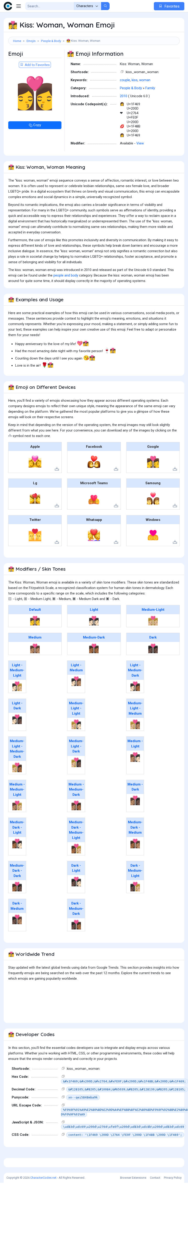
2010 (123, 96)
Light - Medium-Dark (135, 670)
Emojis (31, 41)
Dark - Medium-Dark (76, 908)
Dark (153, 637)
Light (94, 610)
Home (17, 41)
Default (35, 610)
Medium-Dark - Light (17, 827)
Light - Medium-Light (17, 670)
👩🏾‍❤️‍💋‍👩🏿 (17, 887)
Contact (155, 1177)
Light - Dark (17, 706)
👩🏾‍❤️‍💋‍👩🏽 (135, 843)
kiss (135, 80)
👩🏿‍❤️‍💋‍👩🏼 (135, 887)
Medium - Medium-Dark (76, 789)
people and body (65, 275)
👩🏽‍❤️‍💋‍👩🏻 (135, 757)
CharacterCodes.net (43, 1177)
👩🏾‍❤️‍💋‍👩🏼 (76, 848)
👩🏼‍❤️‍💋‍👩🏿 (76, 762)
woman (144, 80)
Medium (34, 637)
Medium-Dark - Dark (17, 870)
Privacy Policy (173, 1177)
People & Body (51, 41)
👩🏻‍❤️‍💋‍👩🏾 (135, 686)
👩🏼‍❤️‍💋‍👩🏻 (76, 724)
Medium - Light (135, 743)
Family (150, 88)
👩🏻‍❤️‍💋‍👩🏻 (93, 621)
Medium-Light (153, 610)
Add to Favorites (37, 65)
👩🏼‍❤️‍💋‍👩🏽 (135, 724)
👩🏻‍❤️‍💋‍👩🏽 (76, 681)
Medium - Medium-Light (17, 789)
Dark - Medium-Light (135, 870)
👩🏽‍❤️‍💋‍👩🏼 (17, 805)
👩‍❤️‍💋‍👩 (35, 621)
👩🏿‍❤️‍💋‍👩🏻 (76, 881)
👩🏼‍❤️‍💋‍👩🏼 (153, 621)
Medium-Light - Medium (135, 708)
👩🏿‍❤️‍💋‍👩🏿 (153, 648)
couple (125, 80)
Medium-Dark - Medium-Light (76, 830)
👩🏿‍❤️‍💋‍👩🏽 (17, 919)
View (140, 143)
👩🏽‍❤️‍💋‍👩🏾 (76, 805)
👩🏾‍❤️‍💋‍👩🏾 (93, 648)
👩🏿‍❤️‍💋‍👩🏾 (76, 925)
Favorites (171, 6)
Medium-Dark (94, 637)
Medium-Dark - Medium (135, 827)
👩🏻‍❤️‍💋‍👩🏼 (17, 686)
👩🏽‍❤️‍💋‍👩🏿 (135, 800)
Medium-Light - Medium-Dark (17, 749)
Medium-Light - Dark (76, 746)
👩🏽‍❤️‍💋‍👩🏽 (35, 648)
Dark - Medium (17, 906)
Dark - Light (76, 868)
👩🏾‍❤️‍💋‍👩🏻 (17, 843)
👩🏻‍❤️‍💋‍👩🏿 (17, 719)
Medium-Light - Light (76, 708)
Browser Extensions (133, 1177)
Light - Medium (76, 667)
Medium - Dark (135, 787)
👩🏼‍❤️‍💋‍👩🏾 (17, 767)
